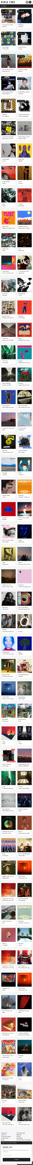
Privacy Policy (4, 1138)
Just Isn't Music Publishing (24, 1140)
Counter (19, 1136)
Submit (16, 1159)
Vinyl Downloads (21, 1133)
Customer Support (6, 1136)
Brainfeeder (20, 1138)
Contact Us (4, 1133)
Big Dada (19, 1134)
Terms (2, 1140)
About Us (3, 1134)
